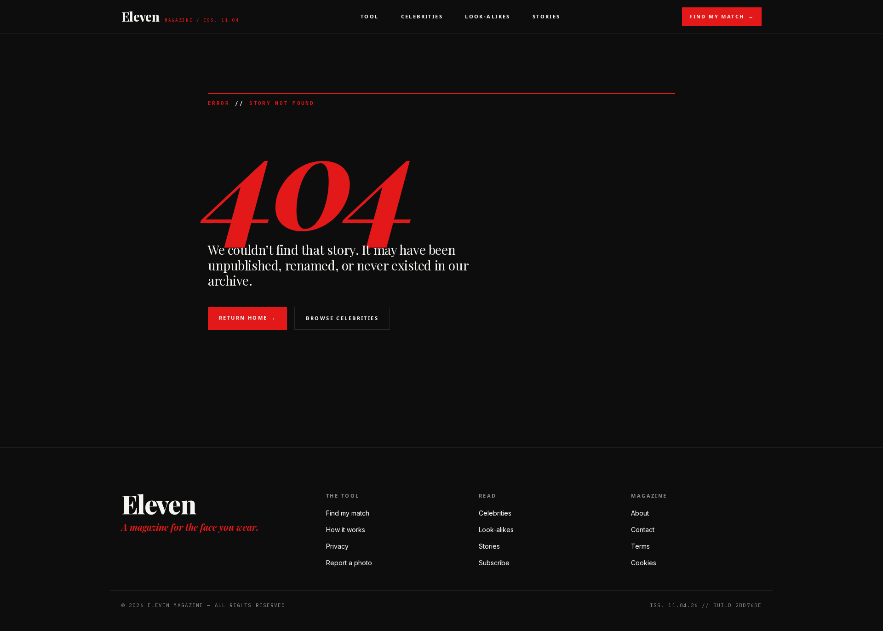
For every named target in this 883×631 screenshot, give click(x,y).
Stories (547, 16)
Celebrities (422, 16)
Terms (640, 546)
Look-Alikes (487, 16)
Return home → (247, 317)
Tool (370, 16)
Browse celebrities (342, 318)
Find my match (347, 513)
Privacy (337, 546)
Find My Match (721, 16)
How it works (345, 529)
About (640, 513)
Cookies (643, 563)
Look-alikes (496, 529)
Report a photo (349, 563)
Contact (642, 529)
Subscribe (494, 563)
